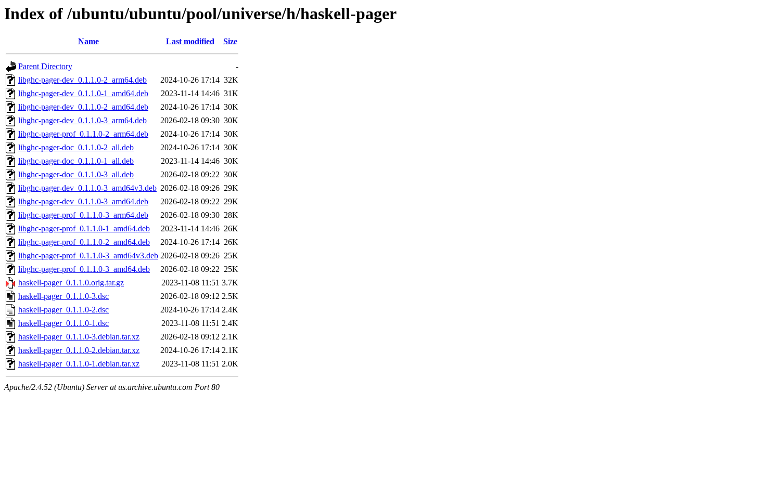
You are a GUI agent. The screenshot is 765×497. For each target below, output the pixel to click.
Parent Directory (45, 66)
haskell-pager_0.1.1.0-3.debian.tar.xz (78, 336)
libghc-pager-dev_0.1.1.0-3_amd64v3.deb (87, 188)
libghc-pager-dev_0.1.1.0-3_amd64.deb (83, 201)
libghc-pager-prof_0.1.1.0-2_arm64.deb (83, 133)
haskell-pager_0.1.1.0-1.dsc (63, 323)
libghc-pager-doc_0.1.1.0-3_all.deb (76, 174)
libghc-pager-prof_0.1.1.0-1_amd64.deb (84, 228)
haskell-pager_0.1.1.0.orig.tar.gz (71, 282)
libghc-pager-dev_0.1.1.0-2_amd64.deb (83, 106)
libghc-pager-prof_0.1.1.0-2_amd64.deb (84, 242)
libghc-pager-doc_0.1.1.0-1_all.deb (76, 160)
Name (88, 41)
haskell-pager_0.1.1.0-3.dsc (63, 296)
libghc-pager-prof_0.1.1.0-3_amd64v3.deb (88, 255)
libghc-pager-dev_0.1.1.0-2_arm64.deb (82, 79)
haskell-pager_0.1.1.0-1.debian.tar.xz (78, 363)
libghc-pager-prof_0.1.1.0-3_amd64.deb (84, 269)
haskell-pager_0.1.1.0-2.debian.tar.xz (78, 350)
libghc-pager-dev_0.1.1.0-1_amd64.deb (83, 93)
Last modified (190, 41)
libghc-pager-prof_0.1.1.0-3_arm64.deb (83, 215)
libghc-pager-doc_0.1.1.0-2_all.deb (76, 147)
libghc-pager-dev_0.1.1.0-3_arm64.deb (82, 120)
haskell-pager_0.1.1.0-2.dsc (63, 309)
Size (230, 41)
